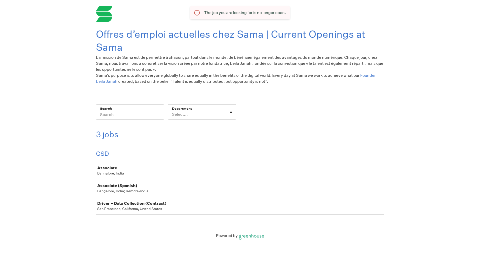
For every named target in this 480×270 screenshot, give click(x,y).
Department (182, 108)
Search (106, 108)
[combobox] (172, 114)
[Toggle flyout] (231, 113)
